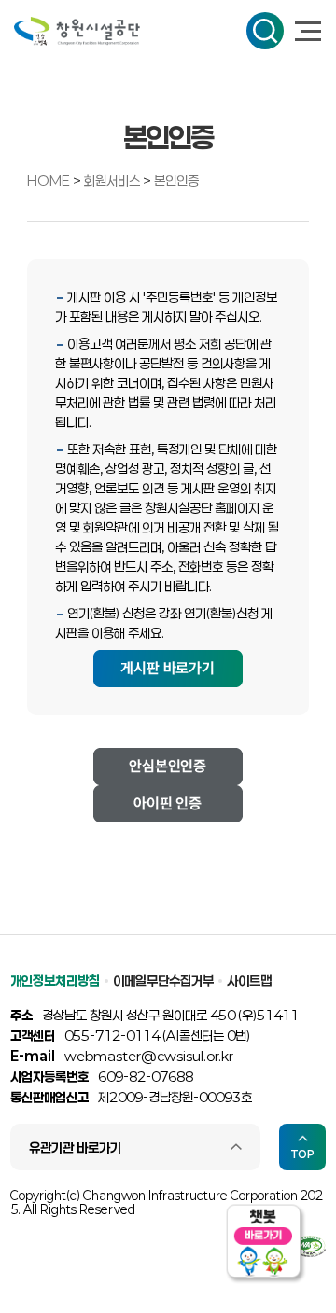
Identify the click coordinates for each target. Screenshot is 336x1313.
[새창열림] (168, 765)
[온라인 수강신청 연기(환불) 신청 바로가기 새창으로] (168, 667)
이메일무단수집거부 (163, 980)
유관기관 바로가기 (75, 1147)
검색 (265, 30)
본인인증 (176, 180)
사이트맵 (249, 980)
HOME (48, 180)
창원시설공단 (77, 31)
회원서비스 (113, 180)
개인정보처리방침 (55, 980)
